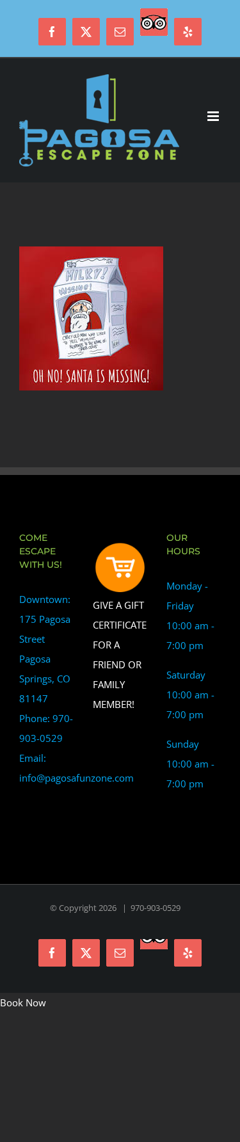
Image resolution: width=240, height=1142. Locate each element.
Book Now (23, 1002)
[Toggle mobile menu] (214, 116)
